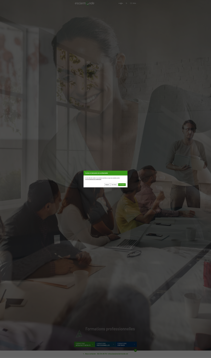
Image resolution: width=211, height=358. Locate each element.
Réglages (107, 184)
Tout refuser (114, 184)
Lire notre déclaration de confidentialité (93, 179)
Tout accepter (122, 184)
